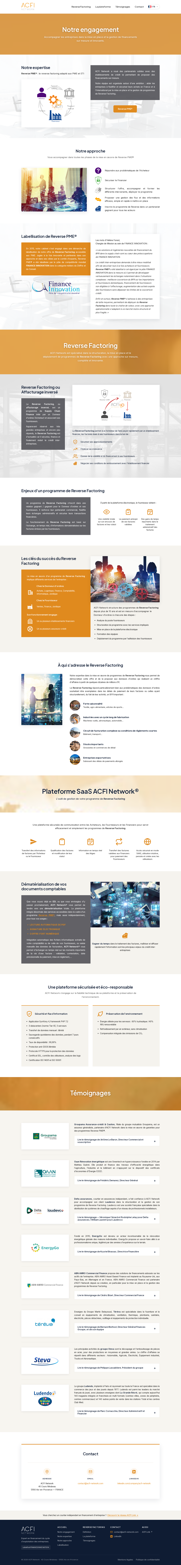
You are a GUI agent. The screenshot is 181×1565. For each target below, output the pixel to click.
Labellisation (63, 1545)
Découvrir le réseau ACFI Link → (122, 1515)
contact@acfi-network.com (90, 1483)
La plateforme (103, 6)
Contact (139, 6)
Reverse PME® (125, 109)
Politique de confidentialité (148, 1560)
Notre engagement (66, 1532)
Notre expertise (65, 1536)
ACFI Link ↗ (147, 1532)
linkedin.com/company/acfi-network (134, 1483)
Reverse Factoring (81, 6)
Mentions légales (125, 1560)
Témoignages (122, 6)
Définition (87, 1532)
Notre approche (65, 1540)
